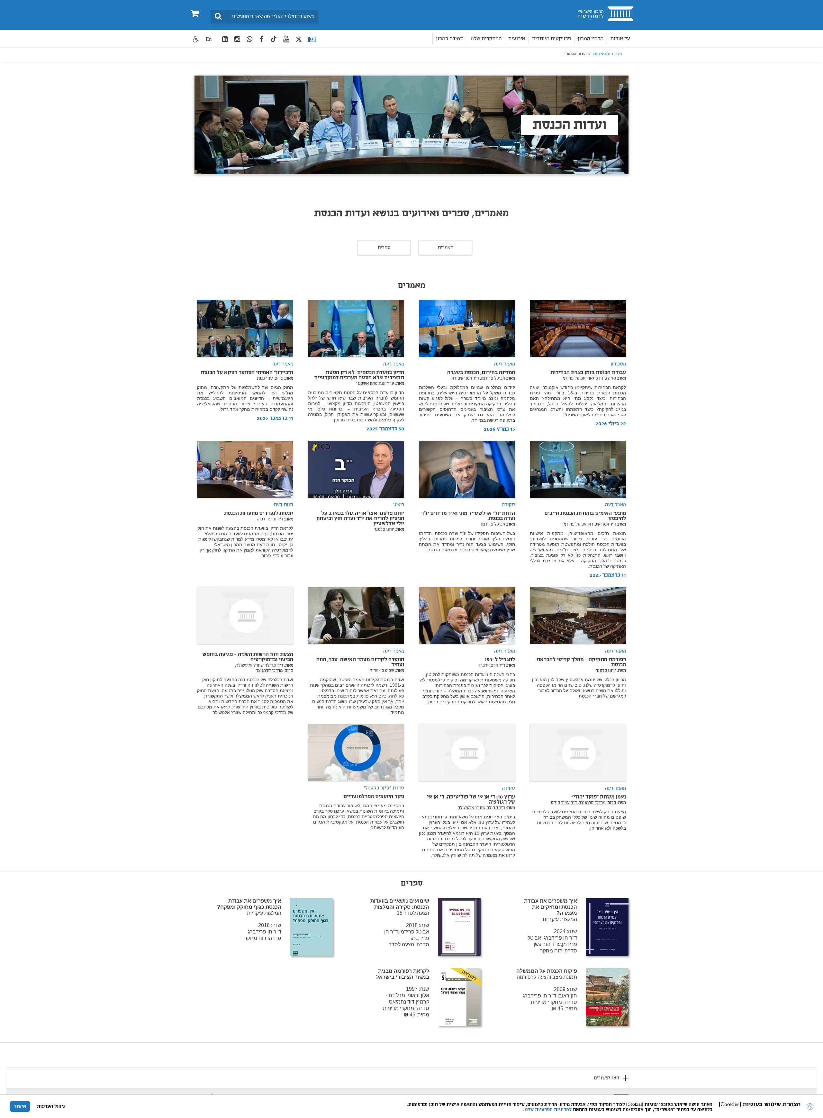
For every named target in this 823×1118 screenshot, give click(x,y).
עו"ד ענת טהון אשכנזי (375, 383)
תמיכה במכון (450, 38)
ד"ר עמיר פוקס (564, 803)
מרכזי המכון (590, 38)
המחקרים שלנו (486, 38)
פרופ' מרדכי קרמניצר (274, 670)
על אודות (620, 38)
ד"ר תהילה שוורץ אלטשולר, (259, 665)
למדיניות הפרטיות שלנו (548, 1110)
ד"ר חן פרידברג (270, 519)
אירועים (516, 38)
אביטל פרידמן (573, 378)
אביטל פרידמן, (492, 378)
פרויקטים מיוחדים (551, 38)
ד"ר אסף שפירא (465, 378)
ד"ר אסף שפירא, (601, 524)
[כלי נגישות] (196, 39)
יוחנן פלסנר (384, 529)
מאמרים (445, 248)
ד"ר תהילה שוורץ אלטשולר (481, 808)
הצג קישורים (606, 1078)
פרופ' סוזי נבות (270, 378)
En (209, 39)
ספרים (384, 248)
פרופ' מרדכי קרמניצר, (597, 803)
